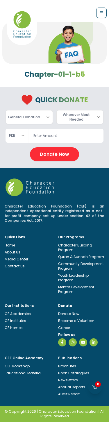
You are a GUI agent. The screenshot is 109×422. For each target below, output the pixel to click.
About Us (12, 252)
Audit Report (69, 393)
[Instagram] (73, 342)
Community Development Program (81, 266)
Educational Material (23, 373)
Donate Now (54, 154)
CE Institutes (15, 320)
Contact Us (15, 266)
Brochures (67, 366)
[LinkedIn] (94, 342)
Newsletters (68, 380)
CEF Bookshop (17, 366)
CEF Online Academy (24, 357)
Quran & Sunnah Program (81, 256)
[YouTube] (83, 342)
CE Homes (14, 327)
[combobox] (29, 117)
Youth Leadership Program (73, 277)
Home (10, 245)
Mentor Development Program (76, 289)
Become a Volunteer (76, 320)
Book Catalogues (73, 373)
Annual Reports (71, 387)
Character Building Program (75, 247)
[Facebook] (62, 342)
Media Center (16, 259)
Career (64, 327)
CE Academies (18, 313)
